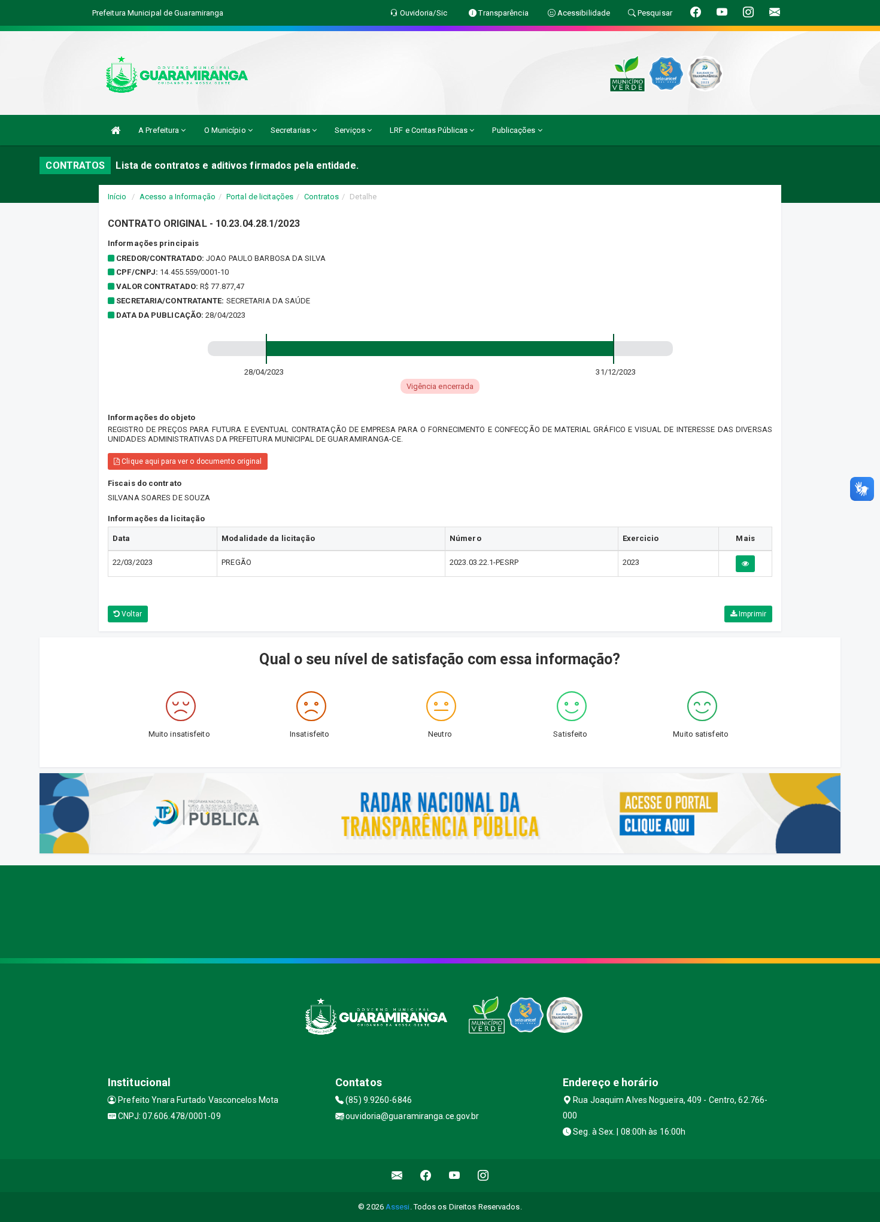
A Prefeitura (159, 130)
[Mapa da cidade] (440, 910)
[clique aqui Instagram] (483, 1175)
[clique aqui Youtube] (454, 1175)
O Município (226, 130)
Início (117, 196)
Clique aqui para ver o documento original (191, 461)
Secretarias (291, 130)
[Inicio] (115, 130)
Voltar (131, 614)
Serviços (351, 130)
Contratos (321, 196)
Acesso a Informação (177, 196)
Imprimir (751, 614)
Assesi (398, 1206)
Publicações (514, 130)
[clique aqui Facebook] (425, 1175)
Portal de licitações (259, 196)
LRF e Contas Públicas (429, 130)
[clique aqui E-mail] (397, 1175)
